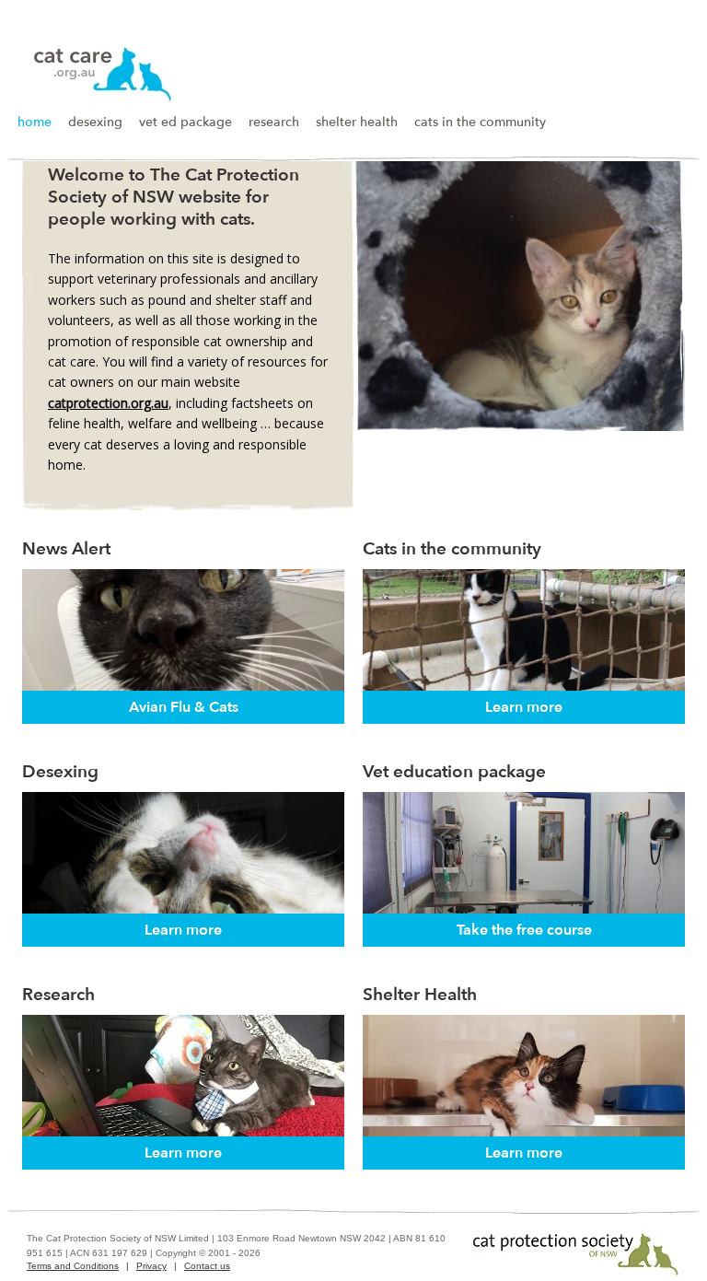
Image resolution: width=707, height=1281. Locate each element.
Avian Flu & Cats (183, 707)
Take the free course (524, 930)
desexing (95, 122)
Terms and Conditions (73, 1266)
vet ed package (185, 122)
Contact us (207, 1266)
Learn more (523, 707)
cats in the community (480, 122)
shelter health (357, 122)
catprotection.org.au (108, 403)
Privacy (151, 1266)
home (34, 122)
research (274, 122)
